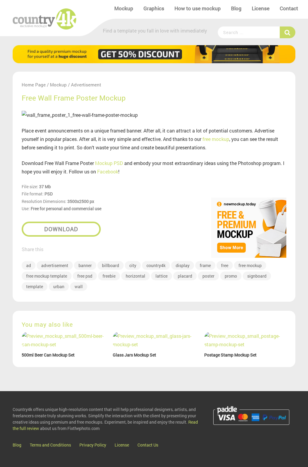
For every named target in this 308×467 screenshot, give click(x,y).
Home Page (34, 85)
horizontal (135, 276)
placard (185, 276)
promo (231, 276)
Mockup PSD (109, 163)
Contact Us (147, 445)
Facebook (107, 171)
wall (79, 286)
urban (58, 286)
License (261, 8)
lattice (162, 276)
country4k (155, 265)
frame (205, 265)
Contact (289, 8)
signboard (256, 276)
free (224, 265)
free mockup (215, 139)
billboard (110, 265)
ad (28, 265)
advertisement (54, 265)
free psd (84, 276)
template (34, 286)
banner (85, 265)
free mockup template (46, 276)
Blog (236, 8)
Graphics (153, 8)
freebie (109, 276)
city (132, 265)
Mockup (123, 8)
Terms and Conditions (50, 445)
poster (208, 276)
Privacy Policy (92, 445)
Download (61, 229)
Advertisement (86, 85)
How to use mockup (197, 8)
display (182, 265)
